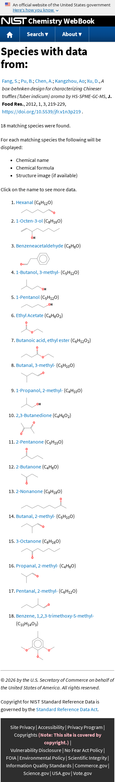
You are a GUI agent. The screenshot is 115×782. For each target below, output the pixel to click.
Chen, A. (44, 81)
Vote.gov (82, 773)
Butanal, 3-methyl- (35, 365)
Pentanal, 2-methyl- (37, 591)
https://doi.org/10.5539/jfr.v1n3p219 (41, 111)
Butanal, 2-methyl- (35, 516)
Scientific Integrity (87, 758)
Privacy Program (85, 727)
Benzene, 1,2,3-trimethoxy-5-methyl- (55, 615)
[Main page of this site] (10, 34)
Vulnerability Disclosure (36, 750)
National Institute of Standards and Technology (14, 21)
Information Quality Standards (39, 765)
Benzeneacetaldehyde (39, 245)
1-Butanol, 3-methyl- (38, 272)
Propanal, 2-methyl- (37, 565)
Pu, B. (27, 81)
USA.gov (61, 773)
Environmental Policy (42, 758)
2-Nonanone (29, 491)
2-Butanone (28, 466)
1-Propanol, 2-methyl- (39, 390)
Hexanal (24, 202)
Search (35, 34)
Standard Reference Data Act (66, 709)
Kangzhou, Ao (70, 81)
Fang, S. (10, 81)
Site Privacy (22, 727)
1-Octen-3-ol (29, 220)
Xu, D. (93, 81)
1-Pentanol (28, 297)
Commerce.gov (91, 765)
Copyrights (25, 735)
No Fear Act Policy (84, 750)
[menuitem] (10, 34)
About (69, 34)
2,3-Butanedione (34, 415)
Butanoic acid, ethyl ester (43, 340)
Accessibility (51, 727)
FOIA (11, 758)
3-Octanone (28, 541)
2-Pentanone (30, 441)
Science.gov (36, 773)
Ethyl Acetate (29, 315)
